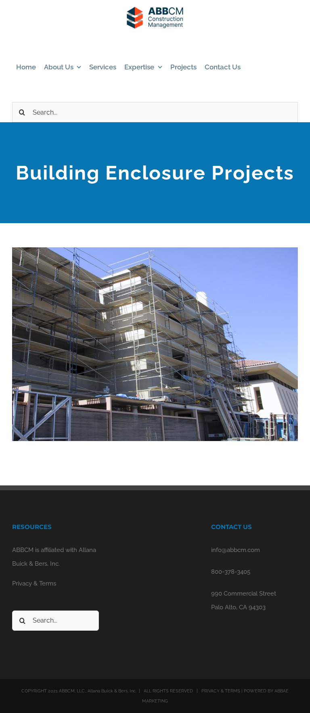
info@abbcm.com (235, 550)
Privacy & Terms (34, 583)
